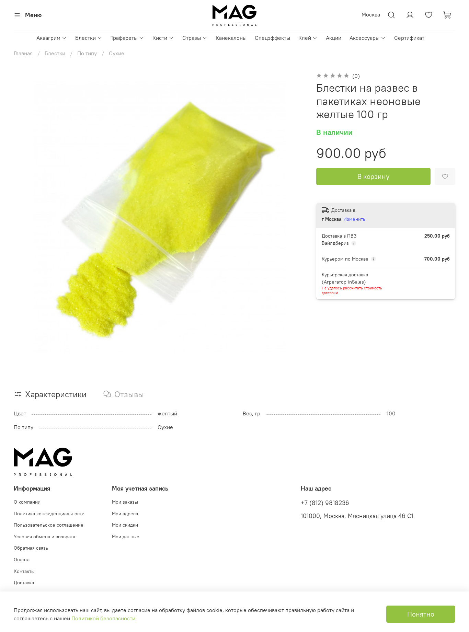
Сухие (116, 53)
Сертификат (409, 37)
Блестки (85, 37)
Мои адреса (125, 513)
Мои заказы (125, 502)
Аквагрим (48, 37)
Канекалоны (231, 37)
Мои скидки (125, 525)
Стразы (191, 37)
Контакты (24, 571)
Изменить (354, 219)
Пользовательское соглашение (48, 525)
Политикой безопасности (103, 618)
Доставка (24, 582)
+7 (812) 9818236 (325, 503)
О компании (27, 502)
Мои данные (125, 536)
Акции (333, 37)
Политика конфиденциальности (49, 513)
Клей (304, 37)
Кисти (159, 37)
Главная (23, 53)
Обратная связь (31, 548)
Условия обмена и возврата (44, 536)
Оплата (22, 559)
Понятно (420, 614)
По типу (87, 53)
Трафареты (124, 37)
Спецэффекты (272, 37)
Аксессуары (364, 37)
